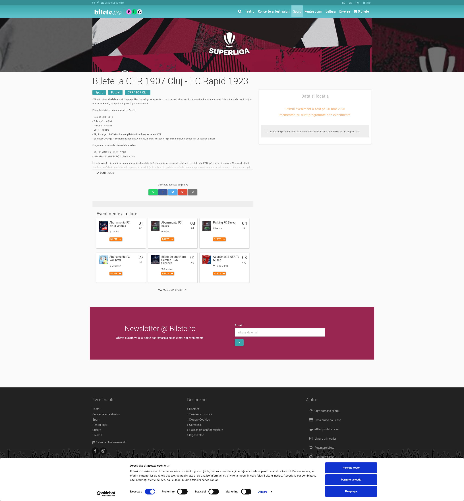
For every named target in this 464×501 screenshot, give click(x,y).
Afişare (263, 491)
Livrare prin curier (325, 438)
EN (350, 2)
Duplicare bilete (324, 457)
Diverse (97, 435)
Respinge (351, 491)
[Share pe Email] (192, 192)
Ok (239, 342)
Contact (193, 409)
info (368, 2)
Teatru (96, 409)
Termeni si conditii (200, 414)
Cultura (96, 430)
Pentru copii (99, 425)
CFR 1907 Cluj (137, 92)
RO (343, 2)
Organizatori (196, 435)
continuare (107, 173)
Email (239, 325)
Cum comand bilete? (327, 411)
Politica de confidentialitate (205, 430)
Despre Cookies (199, 419)
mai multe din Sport (170, 290)
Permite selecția (351, 479)
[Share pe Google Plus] (182, 192)
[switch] (182, 491)
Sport (99, 92)
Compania (195, 425)
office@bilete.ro (114, 2)
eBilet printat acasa (326, 429)
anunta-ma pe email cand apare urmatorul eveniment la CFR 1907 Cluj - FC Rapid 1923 (314, 131)
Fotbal (115, 92)
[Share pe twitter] (172, 192)
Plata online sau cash (327, 420)
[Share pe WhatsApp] (153, 192)
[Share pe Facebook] (162, 192)
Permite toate (351, 467)
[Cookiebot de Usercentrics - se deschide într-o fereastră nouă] (106, 494)
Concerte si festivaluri (106, 414)
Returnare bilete (324, 447)
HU (357, 2)
